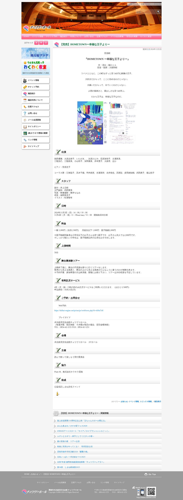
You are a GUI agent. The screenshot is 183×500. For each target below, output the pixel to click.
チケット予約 (51, 36)
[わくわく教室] (35, 75)
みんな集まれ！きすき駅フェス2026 (72, 426)
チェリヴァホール (43, 16)
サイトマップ (33, 146)
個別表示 (158, 401)
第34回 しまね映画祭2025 (68, 467)
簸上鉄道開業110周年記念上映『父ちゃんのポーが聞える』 (82, 421)
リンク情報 (32, 140)
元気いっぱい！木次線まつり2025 (71, 457)
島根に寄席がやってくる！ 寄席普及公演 (75, 446)
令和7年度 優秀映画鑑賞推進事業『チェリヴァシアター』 (81, 462)
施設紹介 (63, 36)
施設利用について (35, 100)
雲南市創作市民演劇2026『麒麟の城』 (73, 452)
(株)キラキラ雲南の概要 (38, 133)
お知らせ (124, 401)
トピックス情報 (146, 401)
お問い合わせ (133, 4)
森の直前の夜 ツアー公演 (68, 441)
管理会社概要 (132, 36)
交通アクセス (146, 4)
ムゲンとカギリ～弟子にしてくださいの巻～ (75, 436)
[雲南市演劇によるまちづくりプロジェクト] (35, 58)
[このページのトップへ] (150, 474)
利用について (75, 36)
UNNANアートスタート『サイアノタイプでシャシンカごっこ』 (83, 431)
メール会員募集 (117, 36)
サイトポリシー (34, 126)
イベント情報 (37, 36)
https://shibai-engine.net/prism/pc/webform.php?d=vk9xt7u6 (78, 310)
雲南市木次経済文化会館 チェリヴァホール (65, 490)
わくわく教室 (146, 36)
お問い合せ (89, 36)
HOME (26, 36)
